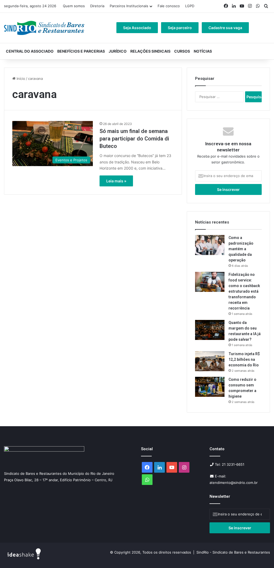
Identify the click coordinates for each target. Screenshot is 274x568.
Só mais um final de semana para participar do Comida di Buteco (134, 138)
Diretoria (97, 6)
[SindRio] (44, 28)
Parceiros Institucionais (129, 6)
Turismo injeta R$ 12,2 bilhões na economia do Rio (244, 359)
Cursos (182, 51)
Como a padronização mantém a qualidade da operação (241, 249)
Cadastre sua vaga (225, 27)
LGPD (189, 6)
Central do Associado (30, 51)
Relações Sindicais (150, 51)
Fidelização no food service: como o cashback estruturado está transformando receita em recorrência (244, 291)
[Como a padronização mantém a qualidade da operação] (209, 245)
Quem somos (74, 6)
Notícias (203, 51)
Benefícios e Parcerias (81, 51)
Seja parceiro (180, 27)
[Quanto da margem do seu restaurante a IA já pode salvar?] (209, 330)
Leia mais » (116, 181)
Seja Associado (137, 27)
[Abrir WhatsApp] (261, 554)
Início (20, 78)
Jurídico (118, 51)
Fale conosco (169, 6)
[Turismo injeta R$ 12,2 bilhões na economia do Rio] (209, 361)
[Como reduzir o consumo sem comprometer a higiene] (209, 387)
